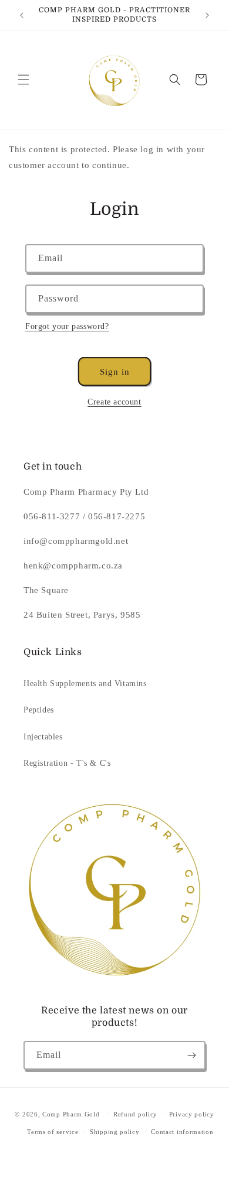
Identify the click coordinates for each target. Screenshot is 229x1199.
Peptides (38, 709)
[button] (23, 80)
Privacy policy (191, 1114)
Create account (114, 402)
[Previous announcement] (22, 15)
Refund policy (135, 1114)
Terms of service (52, 1131)
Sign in (115, 371)
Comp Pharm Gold (71, 1113)
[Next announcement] (207, 15)
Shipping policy (115, 1131)
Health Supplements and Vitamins (85, 683)
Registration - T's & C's (66, 763)
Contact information (182, 1131)
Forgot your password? (67, 326)
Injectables (43, 736)
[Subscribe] (191, 1055)
